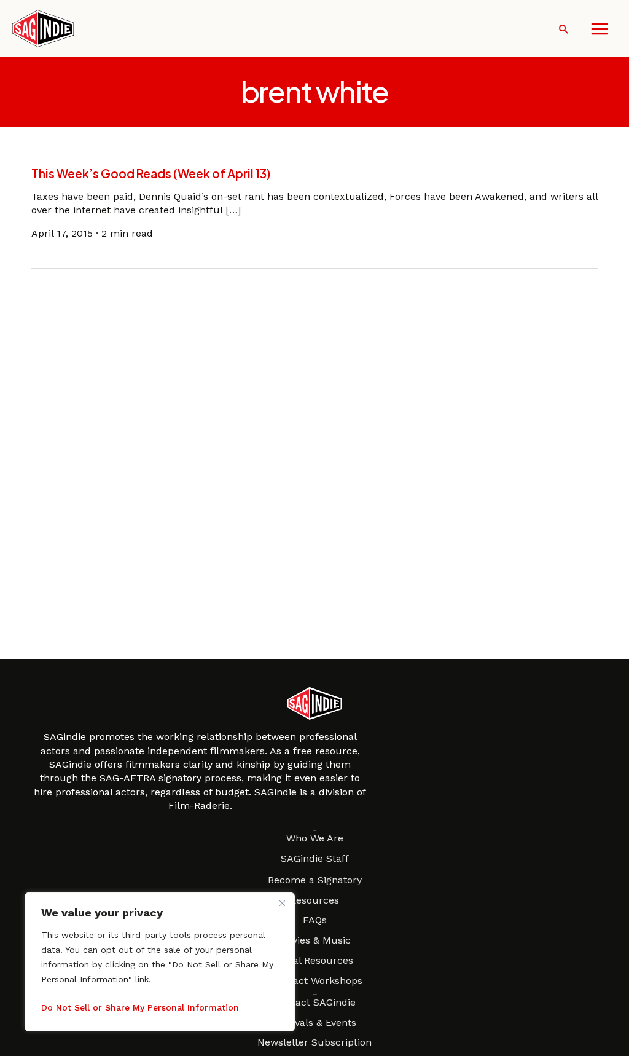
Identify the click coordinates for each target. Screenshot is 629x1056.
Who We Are (314, 838)
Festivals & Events (314, 1022)
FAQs (315, 920)
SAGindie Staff (315, 858)
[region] (160, 961)
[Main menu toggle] (599, 29)
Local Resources (314, 960)
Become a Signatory (315, 880)
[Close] (282, 903)
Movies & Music (314, 940)
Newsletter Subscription (314, 1042)
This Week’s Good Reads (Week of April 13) (150, 173)
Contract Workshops (314, 981)
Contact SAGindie (314, 1002)
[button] (564, 29)
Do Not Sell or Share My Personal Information (140, 1007)
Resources (314, 900)
